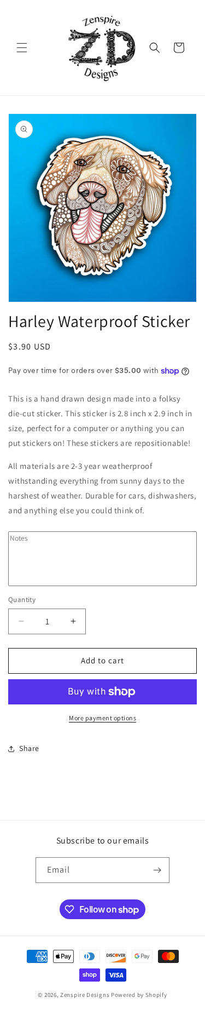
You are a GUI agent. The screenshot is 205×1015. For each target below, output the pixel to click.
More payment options (102, 718)
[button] (22, 48)
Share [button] (29, 748)
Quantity (22, 599)
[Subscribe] (157, 870)
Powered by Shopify (139, 995)
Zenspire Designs (84, 995)
